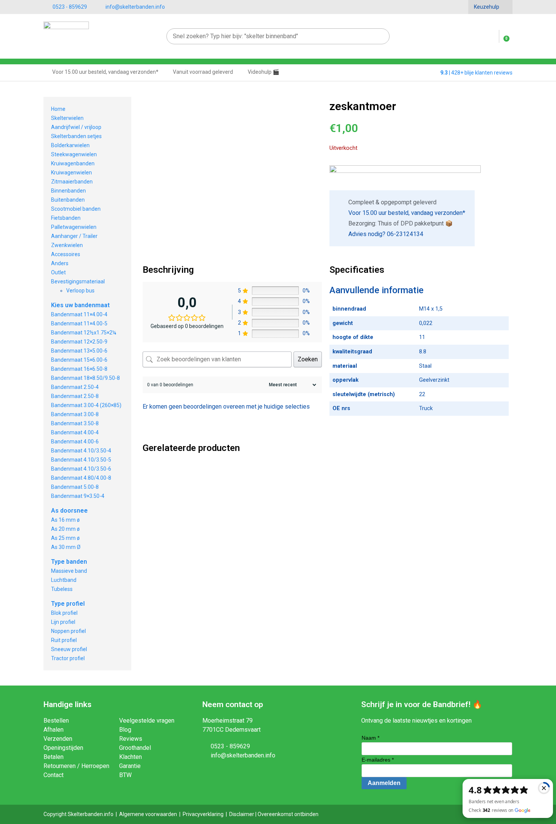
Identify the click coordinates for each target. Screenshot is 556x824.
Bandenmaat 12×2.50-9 (79, 342)
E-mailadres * (378, 760)
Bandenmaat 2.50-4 (75, 387)
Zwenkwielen (67, 245)
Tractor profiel (68, 658)
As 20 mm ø (65, 529)
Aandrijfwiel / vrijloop (76, 127)
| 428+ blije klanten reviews (476, 73)
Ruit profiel (64, 640)
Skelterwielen (67, 118)
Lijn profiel (63, 622)
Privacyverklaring (203, 814)
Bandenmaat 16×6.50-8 (79, 369)
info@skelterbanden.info (135, 7)
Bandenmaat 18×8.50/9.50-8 (85, 378)
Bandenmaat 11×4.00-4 (79, 314)
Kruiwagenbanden (73, 163)
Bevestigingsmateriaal (78, 281)
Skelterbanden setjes (76, 136)
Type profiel (68, 603)
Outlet (58, 272)
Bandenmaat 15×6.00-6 (79, 360)
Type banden (69, 561)
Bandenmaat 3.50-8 (75, 423)
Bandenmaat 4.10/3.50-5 (81, 460)
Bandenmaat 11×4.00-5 (79, 323)
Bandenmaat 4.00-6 (75, 441)
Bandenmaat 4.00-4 (75, 432)
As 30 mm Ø (66, 547)
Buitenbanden (68, 200)
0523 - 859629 (70, 7)
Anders (59, 263)
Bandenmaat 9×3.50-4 (77, 496)
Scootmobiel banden (76, 209)
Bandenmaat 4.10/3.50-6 (81, 469)
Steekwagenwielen (74, 154)
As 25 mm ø (65, 538)
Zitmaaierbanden (72, 182)
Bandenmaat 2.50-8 (75, 396)
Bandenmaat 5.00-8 (75, 487)
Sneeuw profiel (69, 649)
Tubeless (62, 589)
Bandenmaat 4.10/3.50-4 (81, 451)
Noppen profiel (68, 631)
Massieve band (69, 571)
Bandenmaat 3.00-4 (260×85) (86, 405)
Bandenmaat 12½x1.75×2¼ (83, 333)
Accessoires (65, 254)
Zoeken (308, 359)
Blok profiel (64, 613)
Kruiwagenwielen (71, 172)
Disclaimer (241, 814)
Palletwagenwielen (73, 227)
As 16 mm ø (65, 520)
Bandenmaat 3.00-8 (75, 414)
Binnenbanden (68, 191)
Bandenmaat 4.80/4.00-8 (81, 478)
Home (58, 109)
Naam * (370, 738)
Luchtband (63, 580)
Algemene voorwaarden (148, 814)
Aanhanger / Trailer (74, 236)
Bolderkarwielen (70, 145)
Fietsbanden (66, 218)
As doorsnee (69, 510)
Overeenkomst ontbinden (288, 814)
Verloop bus (80, 291)
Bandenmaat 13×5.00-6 (79, 351)
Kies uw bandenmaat (80, 305)
